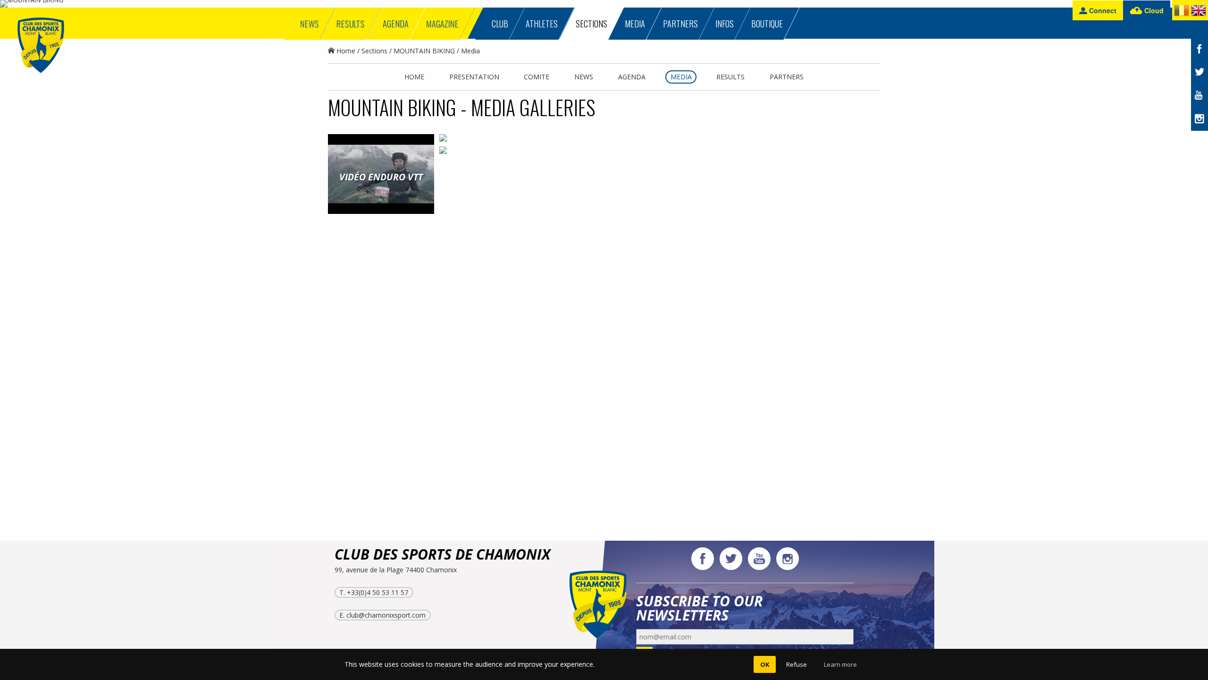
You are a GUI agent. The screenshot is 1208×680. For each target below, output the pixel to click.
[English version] (1198, 12)
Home (345, 50)
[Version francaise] (1181, 12)
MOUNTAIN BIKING (424, 50)
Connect (1101, 10)
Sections (374, 50)
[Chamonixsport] (41, 45)
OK (764, 664)
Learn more (840, 664)
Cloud (1153, 10)
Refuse (796, 664)
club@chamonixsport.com (386, 615)
